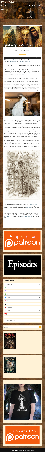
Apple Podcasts (11, 61)
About (11, 5)
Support (15, 5)
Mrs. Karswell (30, 5)
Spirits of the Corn (22, 51)
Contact (2, 9)
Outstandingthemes (30, 450)
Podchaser (23, 61)
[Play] (5, 57)
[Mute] (36, 57)
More (29, 61)
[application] (22, 58)
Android (19, 61)
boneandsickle (19, 53)
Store (20, 5)
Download (17, 59)
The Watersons (17, 74)
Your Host (24, 5)
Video (40, 5)
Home (2, 5)
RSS (26, 61)
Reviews (35, 5)
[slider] (38, 58)
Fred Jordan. (23, 74)
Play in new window (11, 59)
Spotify (15, 61)
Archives (6, 5)
